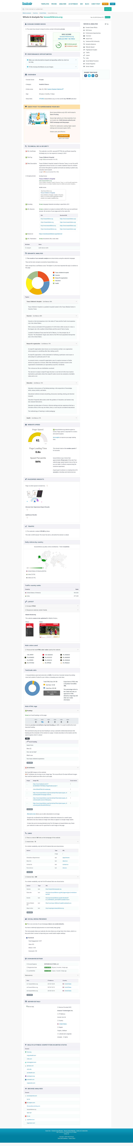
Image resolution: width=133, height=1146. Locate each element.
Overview (88, 36)
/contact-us (65, 859)
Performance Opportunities (93, 33)
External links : (31, 872)
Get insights (56, 437)
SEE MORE (29, 757)
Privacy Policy (72, 1133)
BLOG (87, 4)
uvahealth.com (30, 1074)
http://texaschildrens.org (47, 218)
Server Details (90, 66)
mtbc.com (29, 1054)
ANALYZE (108, 9)
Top (107, 24)
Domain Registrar (90, 63)
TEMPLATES (45, 4)
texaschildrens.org (67, 36)
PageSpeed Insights (91, 50)
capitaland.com (31, 1114)
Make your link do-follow (66, 39)
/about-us (64, 856)
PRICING (54, 4)
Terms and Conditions (63, 1133)
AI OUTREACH (73, 4)
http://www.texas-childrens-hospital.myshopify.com (58, 898)
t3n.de (28, 1111)
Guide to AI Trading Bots (82, 1125)
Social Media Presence (92, 61)
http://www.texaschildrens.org (48, 225)
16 (42, 717)
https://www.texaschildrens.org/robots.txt (50, 234)
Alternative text (31, 809)
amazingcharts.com (32, 1091)
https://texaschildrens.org (47, 222)
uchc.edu (29, 1064)
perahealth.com (31, 1067)
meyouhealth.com (31, 1050)
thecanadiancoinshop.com (33, 1101)
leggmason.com (31, 1118)
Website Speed (90, 47)
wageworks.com (31, 1078)
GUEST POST (95, 4)
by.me (28, 1094)
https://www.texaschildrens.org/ (68, 218)
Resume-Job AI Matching (69, 1125)
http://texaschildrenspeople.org (53, 884)
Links (87, 58)
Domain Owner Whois (91, 27)
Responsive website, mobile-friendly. (36, 605)
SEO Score (89, 30)
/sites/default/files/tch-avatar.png (41, 784)
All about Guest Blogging (57, 1125)
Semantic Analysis (91, 44)
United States (67, 979)
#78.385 (41, 98)
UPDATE (108, 17)
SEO (81, 4)
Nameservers (29, 970)
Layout (88, 55)
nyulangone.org (31, 1071)
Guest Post (89, 38)
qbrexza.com (30, 1061)
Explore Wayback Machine (54, 89)
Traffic (88, 52)
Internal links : (30, 837)
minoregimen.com (31, 1057)
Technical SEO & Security (92, 41)
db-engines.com (31, 1097)
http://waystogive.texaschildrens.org (55, 903)
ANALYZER (62, 4)
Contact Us (66, 1128)
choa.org (29, 1047)
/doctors (64, 863)
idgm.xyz (29, 1107)
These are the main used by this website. (42, 645)
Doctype (30, 601)
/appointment (65, 852)
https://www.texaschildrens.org (48, 229)
